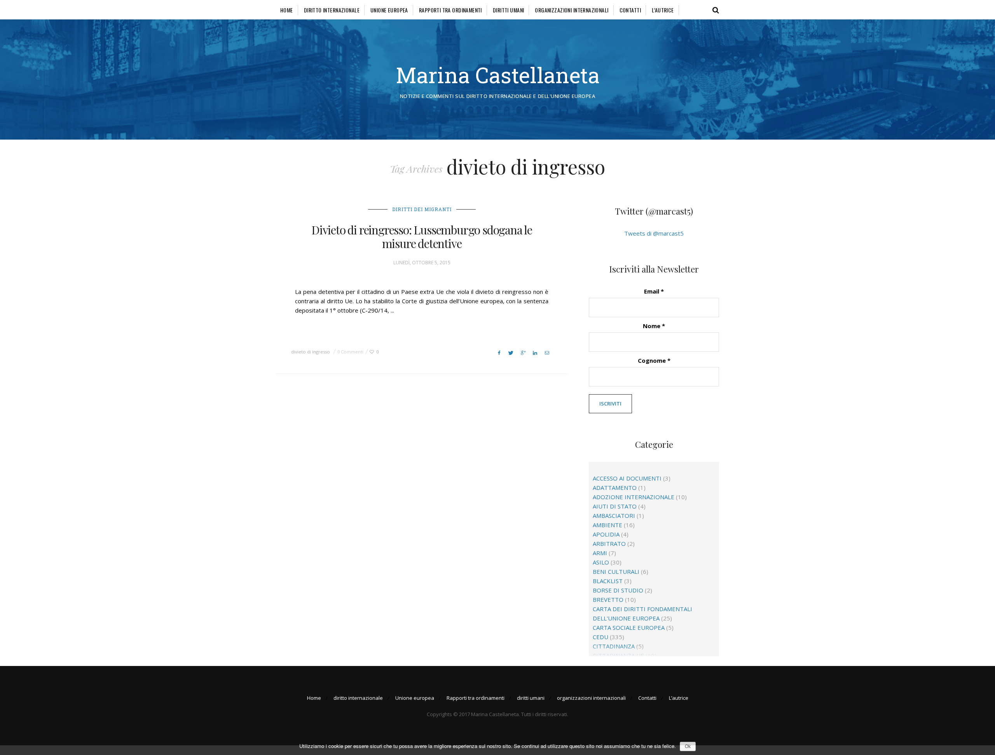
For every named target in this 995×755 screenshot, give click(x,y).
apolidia (606, 534)
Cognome (654, 360)
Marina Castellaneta (498, 75)
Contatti (630, 10)
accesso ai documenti (627, 478)
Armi (600, 553)
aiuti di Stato (615, 506)
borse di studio (618, 590)
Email (654, 291)
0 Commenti (350, 352)
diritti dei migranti (422, 209)
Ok (688, 746)
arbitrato (609, 543)
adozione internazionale (633, 497)
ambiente (607, 525)
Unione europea (389, 10)
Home (286, 10)
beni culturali (616, 571)
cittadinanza (614, 646)
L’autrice (663, 10)
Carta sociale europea (629, 627)
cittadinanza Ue (618, 655)
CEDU (600, 637)
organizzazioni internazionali (571, 10)
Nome (654, 326)
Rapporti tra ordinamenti (450, 10)
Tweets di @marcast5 (654, 233)
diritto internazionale (332, 10)
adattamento (615, 487)
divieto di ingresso (310, 352)
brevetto (608, 599)
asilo (601, 562)
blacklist (608, 581)
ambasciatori (614, 515)
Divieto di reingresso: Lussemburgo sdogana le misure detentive (421, 236)
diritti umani (508, 10)
